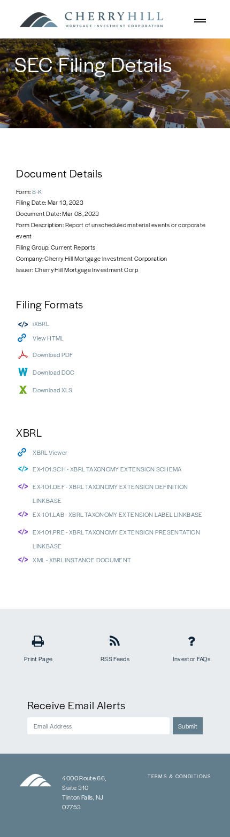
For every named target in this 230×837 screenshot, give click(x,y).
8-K (37, 191)
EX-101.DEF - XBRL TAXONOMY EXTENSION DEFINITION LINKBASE (110, 493)
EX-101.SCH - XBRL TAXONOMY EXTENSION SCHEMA (107, 468)
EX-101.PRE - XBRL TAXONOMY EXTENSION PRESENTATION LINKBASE (116, 539)
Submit (187, 726)
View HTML (48, 338)
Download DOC (53, 372)
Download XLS (52, 389)
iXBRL (41, 323)
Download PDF (53, 354)
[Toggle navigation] (200, 19)
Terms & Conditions (179, 776)
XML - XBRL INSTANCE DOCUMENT (82, 559)
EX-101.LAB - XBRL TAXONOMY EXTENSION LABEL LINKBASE (117, 514)
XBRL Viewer (50, 452)
